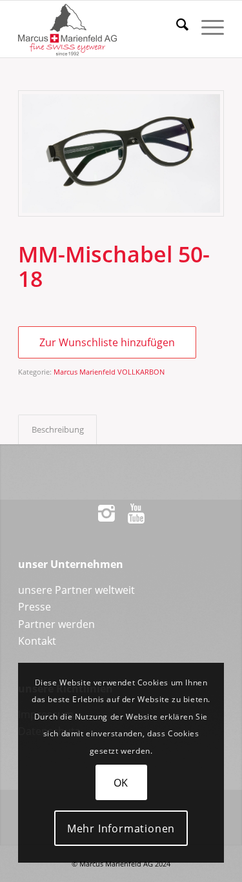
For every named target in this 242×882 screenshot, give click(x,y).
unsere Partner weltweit (76, 590)
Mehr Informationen (121, 828)
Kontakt (37, 641)
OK (121, 783)
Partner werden (56, 624)
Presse (34, 607)
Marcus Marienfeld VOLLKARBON (109, 372)
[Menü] (206, 26)
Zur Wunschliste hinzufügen (107, 342)
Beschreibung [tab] (58, 429)
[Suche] (175, 26)
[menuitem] (175, 26)
